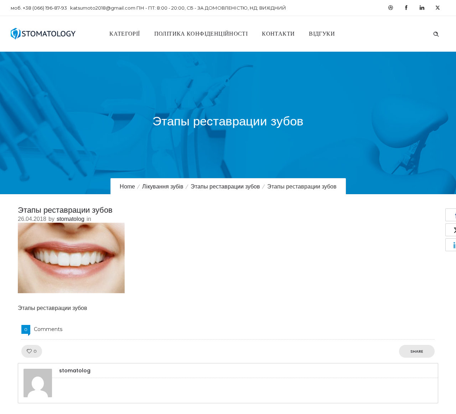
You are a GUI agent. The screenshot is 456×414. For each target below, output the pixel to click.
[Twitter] (437, 8)
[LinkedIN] (422, 8)
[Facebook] (406, 8)
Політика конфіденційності (201, 34)
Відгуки (322, 34)
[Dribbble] (390, 8)
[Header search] (436, 33)
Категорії (124, 34)
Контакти (278, 34)
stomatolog (70, 219)
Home (127, 186)
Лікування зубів (162, 186)
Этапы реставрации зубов (225, 186)
